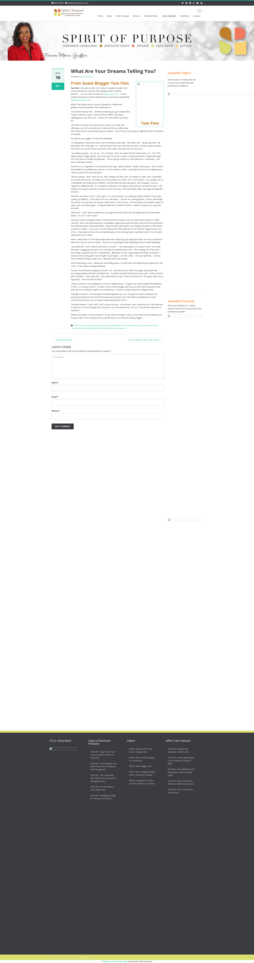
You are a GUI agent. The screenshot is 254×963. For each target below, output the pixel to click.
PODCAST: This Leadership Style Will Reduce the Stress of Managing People (103, 778)
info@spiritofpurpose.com (77, 3)
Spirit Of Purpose (86, 76)
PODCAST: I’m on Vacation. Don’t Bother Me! (102, 788)
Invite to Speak (122, 16)
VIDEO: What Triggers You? (140, 766)
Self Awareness (107, 328)
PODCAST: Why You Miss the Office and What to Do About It (181, 782)
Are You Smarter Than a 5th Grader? (145, 340)
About (109, 16)
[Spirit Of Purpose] (69, 12)
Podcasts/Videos (151, 16)
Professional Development (89, 328)
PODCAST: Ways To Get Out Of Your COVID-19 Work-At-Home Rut (102, 755)
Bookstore (184, 16)
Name (55, 382)
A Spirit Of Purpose (80, 325)
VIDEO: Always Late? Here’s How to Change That (140, 750)
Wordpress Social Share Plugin (115, 961)
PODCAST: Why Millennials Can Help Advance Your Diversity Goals (181, 772)
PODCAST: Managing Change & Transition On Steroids (102, 797)
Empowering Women (116, 325)
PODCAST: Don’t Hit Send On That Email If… (180, 791)
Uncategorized (120, 328)
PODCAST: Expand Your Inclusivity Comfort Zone (178, 750)
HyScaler (92, 957)
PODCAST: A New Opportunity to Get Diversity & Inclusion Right (181, 760)
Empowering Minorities (98, 325)
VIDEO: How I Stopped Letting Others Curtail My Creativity (142, 773)
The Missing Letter (63, 340)
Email (55, 397)
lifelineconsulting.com (80, 100)
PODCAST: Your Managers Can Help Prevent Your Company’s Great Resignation (103, 766)
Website (56, 411)
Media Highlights (169, 16)
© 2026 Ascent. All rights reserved (65, 957)
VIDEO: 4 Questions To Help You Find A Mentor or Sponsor (142, 782)
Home (100, 16)
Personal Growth (144, 325)
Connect (196, 16)
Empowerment (131, 325)
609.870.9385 (58, 3)
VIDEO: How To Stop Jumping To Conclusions (141, 759)
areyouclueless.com (111, 94)
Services (136, 16)
